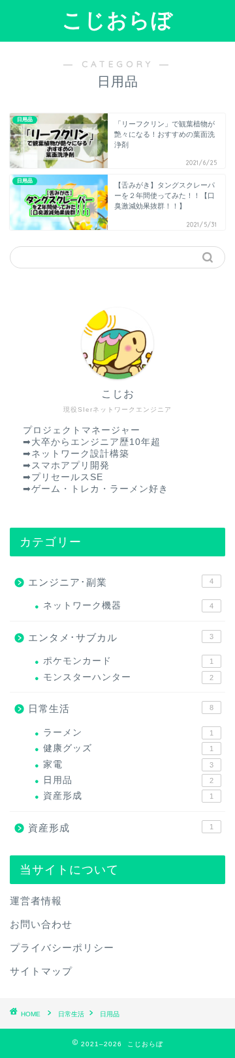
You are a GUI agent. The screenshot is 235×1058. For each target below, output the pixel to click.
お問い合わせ (41, 924)
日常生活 (120, 708)
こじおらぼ (117, 20)
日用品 (128, 780)
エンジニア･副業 (120, 582)
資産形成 (128, 796)
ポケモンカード (128, 661)
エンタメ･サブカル (120, 637)
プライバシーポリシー (62, 947)
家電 (128, 764)
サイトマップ (41, 971)
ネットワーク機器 (128, 605)
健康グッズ (128, 748)
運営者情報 (36, 900)
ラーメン (128, 732)
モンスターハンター (128, 677)
